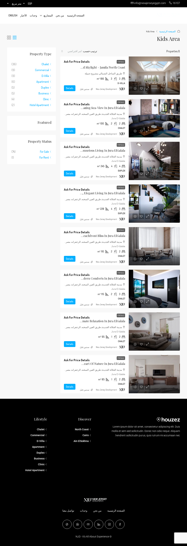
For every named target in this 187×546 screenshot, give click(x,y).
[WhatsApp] (77, 524)
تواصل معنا (68, 510)
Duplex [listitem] (45, 87)
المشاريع (48, 15)
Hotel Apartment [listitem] (39, 105)
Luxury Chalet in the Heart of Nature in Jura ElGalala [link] (89, 364)
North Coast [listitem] (82, 429)
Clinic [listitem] (46, 99)
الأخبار (23, 15)
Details (69, 88)
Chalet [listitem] (45, 64)
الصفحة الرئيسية (75, 15)
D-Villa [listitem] (45, 76)
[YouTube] (88, 524)
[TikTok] (67, 524)
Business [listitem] (44, 93)
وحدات (33, 15)
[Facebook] (120, 524)
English (13, 15)
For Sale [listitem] (44, 151)
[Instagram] (109, 524)
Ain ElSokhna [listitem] (81, 441)
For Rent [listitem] (44, 157)
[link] (154, 75)
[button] (14, 37)
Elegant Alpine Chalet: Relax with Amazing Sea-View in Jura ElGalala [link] (79, 108)
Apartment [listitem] (42, 81)
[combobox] (71, 51)
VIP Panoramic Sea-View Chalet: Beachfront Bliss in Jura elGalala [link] (81, 236)
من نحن (60, 15)
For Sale (120, 62)
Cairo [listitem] (86, 435)
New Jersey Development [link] (106, 89)
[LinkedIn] (98, 524)
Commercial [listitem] (42, 70)
